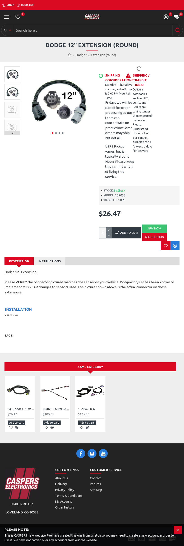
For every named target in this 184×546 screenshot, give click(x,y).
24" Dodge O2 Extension (21, 408)
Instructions (49, 261)
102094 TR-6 (86, 408)
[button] (52, 133)
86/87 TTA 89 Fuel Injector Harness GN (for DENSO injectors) (56, 408)
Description (19, 261)
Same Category (90, 366)
